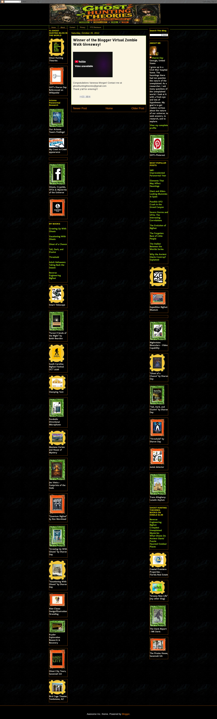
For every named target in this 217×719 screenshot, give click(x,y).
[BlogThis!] (83, 97)
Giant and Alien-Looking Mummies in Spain (158, 194)
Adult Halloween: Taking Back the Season (57, 265)
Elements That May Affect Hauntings (157, 183)
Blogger (126, 714)
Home (53, 27)
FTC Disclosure (95, 27)
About (63, 27)
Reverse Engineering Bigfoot (55, 275)
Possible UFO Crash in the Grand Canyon (157, 204)
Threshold (54, 257)
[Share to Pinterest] (89, 97)
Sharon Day (157, 57)
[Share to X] (85, 97)
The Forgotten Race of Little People (157, 236)
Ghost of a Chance (58, 244)
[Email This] (81, 97)
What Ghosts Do (158, 535)
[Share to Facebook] (87, 97)
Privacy (82, 27)
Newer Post (80, 108)
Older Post (137, 108)
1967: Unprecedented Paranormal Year (158, 173)
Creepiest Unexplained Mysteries (156, 530)
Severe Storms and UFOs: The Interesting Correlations (159, 216)
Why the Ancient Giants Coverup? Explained (158, 257)
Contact (72, 27)
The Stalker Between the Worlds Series (157, 246)
